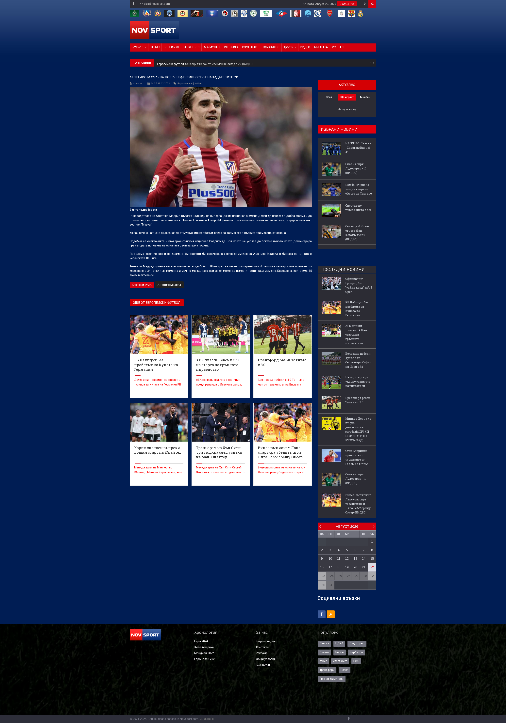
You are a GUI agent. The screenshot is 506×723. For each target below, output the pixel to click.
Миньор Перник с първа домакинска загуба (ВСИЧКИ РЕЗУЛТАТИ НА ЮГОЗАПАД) (358, 429)
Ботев (344, 670)
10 (330, 558)
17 (330, 567)
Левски (324, 643)
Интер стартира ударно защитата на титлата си (357, 381)
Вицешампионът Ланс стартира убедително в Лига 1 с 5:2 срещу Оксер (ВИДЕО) (358, 503)
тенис (323, 661)
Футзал (338, 47)
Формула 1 (212, 47)
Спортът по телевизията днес (358, 208)
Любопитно (270, 47)
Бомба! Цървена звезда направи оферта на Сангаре (358, 189)
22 (372, 567)
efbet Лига (340, 661)
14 (363, 558)
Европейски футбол (189, 83)
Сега (329, 97)
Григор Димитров (332, 679)
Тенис (155, 47)
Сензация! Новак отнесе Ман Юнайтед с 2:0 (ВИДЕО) (357, 232)
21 (363, 567)
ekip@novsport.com (157, 4)
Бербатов (356, 652)
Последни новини (343, 269)
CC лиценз (207, 719)
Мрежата (321, 47)
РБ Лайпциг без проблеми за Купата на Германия (356, 308)
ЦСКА (339, 643)
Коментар (249, 47)
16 (322, 567)
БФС (356, 661)
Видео (305, 47)
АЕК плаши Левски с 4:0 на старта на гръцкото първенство (356, 334)
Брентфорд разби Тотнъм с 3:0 (357, 400)
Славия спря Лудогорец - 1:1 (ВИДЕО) (355, 168)
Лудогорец (356, 643)
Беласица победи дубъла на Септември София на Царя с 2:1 (358, 360)
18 (338, 567)
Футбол (137, 47)
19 (347, 567)
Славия (324, 652)
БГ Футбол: (165, 62)
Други (288, 47)
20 (355, 567)
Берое (339, 652)
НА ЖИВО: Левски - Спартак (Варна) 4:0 (198, 62)
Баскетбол (191, 47)
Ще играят (347, 97)
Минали (365, 97)
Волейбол (171, 47)
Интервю (231, 47)
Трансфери (327, 670)
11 (338, 558)
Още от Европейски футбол (156, 303)
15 (372, 558)
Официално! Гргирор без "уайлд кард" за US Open (358, 285)
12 (347, 558)
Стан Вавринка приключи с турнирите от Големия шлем (356, 457)
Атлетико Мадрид (169, 284)
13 (355, 558)
